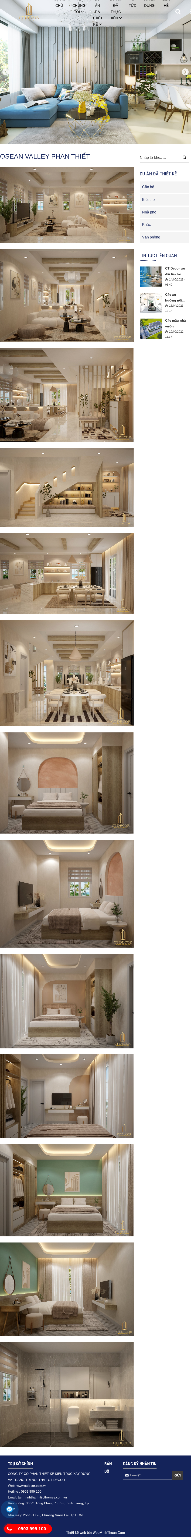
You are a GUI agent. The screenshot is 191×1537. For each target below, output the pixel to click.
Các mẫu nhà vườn (175, 323)
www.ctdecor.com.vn (32, 1485)
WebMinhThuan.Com (109, 1532)
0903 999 (28, 1491)
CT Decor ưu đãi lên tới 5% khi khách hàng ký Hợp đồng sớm (176, 271)
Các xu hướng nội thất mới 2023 (176, 298)
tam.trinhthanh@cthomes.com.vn (42, 1497)
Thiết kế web (76, 1532)
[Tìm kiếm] (184, 158)
